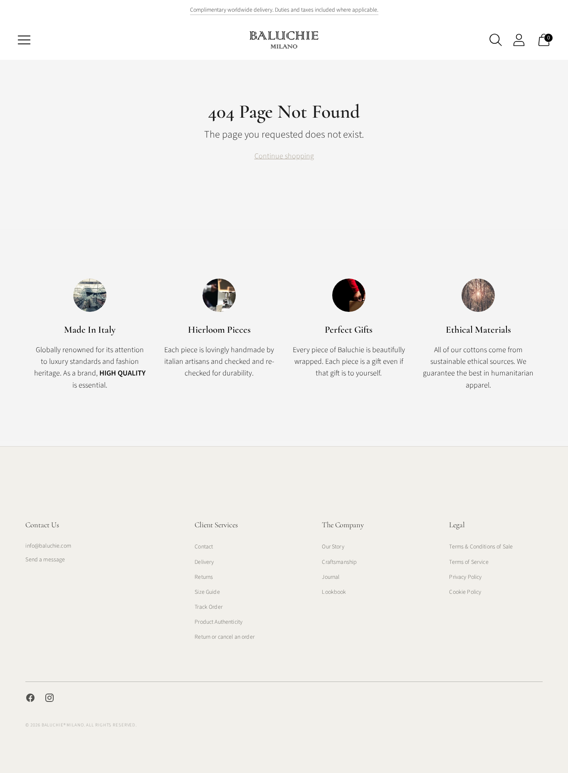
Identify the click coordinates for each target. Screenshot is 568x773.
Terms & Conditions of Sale (481, 547)
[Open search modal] (495, 40)
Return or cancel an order (224, 637)
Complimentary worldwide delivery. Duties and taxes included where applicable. (284, 10)
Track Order (208, 607)
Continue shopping (284, 156)
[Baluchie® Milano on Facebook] (30, 699)
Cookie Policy (465, 592)
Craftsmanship (339, 562)
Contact (204, 547)
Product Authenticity (218, 622)
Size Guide (207, 592)
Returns (204, 577)
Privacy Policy (465, 577)
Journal (330, 577)
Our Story (333, 547)
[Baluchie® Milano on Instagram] (49, 699)
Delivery (204, 562)
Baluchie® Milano (63, 725)
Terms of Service (468, 562)
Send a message (45, 560)
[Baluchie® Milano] (284, 39)
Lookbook (334, 592)
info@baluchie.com (48, 546)
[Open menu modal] (24, 40)
